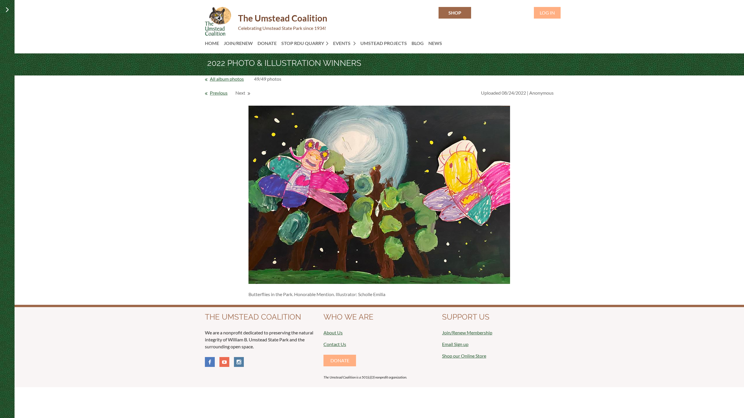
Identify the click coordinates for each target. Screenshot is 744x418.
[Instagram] (239, 362)
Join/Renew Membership (467, 332)
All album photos (227, 79)
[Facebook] (210, 362)
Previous (219, 93)
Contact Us (334, 344)
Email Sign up (455, 344)
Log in (547, 12)
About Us (333, 332)
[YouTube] (224, 362)
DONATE (339, 360)
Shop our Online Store (464, 355)
